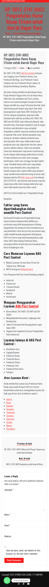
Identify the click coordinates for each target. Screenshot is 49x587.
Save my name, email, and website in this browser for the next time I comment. (23, 552)
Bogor (8, 402)
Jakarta (9, 399)
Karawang (10, 409)
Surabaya (10, 415)
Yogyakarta (10, 428)
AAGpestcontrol (26, 269)
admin (22, 68)
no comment (35, 68)
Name (7, 514)
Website (7, 536)
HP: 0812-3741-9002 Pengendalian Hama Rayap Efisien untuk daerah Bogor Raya (24, 59)
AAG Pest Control (28, 73)
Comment (9, 489)
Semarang (10, 418)
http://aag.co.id (27, 177)
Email (7, 525)
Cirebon (9, 422)
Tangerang (10, 412)
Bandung (9, 405)
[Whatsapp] (7, 580)
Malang (9, 425)
